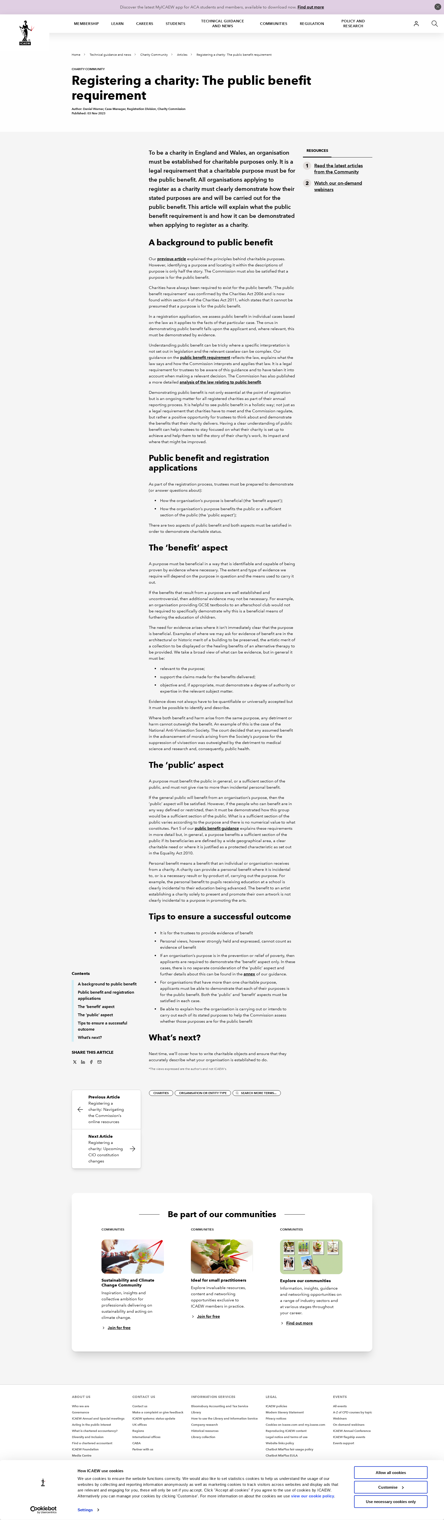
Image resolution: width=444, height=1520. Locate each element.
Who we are (80, 1406)
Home (76, 55)
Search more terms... (258, 1093)
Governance (80, 1412)
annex (249, 974)
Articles (182, 55)
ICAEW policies (276, 1406)
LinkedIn (83, 1062)
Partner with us (142, 1449)
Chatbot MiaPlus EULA (282, 1455)
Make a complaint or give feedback (157, 1412)
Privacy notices (276, 1418)
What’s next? (90, 1037)
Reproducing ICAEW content (286, 1431)
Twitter (75, 1062)
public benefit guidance (217, 828)
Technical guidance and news (222, 23)
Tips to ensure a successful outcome (102, 1026)
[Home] (24, 33)
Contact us (139, 1406)
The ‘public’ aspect (95, 1014)
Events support (343, 1443)
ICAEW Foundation (85, 1449)
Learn (117, 23)
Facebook (91, 1062)
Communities (274, 23)
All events (340, 1406)
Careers (144, 23)
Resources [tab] (317, 150)
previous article (171, 258)
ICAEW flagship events (349, 1437)
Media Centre (81, 1455)
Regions (138, 1431)
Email (99, 1062)
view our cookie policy (312, 1496)
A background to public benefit (107, 984)
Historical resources (204, 1431)
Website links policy (280, 1443)
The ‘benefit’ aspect (96, 1006)
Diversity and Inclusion (88, 1437)
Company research (204, 1424)
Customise (387, 1487)
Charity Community (154, 55)
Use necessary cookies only (391, 1501)
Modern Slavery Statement (285, 1412)
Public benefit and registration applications (106, 995)
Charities (161, 1093)
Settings (85, 1510)
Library (196, 1412)
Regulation (312, 23)
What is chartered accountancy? (94, 1431)
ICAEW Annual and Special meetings (98, 1418)
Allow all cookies (391, 1472)
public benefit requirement (205, 357)
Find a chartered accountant (92, 1443)
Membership (86, 23)
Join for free (119, 1327)
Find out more (311, 7)
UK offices (139, 1424)
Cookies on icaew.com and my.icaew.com (295, 1424)
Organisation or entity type (203, 1093)
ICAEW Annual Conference (352, 1431)
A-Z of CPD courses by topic (352, 1412)
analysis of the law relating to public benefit (220, 382)
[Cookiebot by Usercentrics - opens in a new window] (43, 1510)
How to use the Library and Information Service (224, 1418)
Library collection (203, 1437)
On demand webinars (348, 1424)
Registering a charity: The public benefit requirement (234, 55)
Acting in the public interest (91, 1424)
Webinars (340, 1418)
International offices (146, 1437)
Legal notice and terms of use (287, 1437)
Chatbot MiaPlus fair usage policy (289, 1449)
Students (176, 23)
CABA (136, 1443)
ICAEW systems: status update (153, 1418)
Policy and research (353, 23)
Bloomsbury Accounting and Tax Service (219, 1406)
